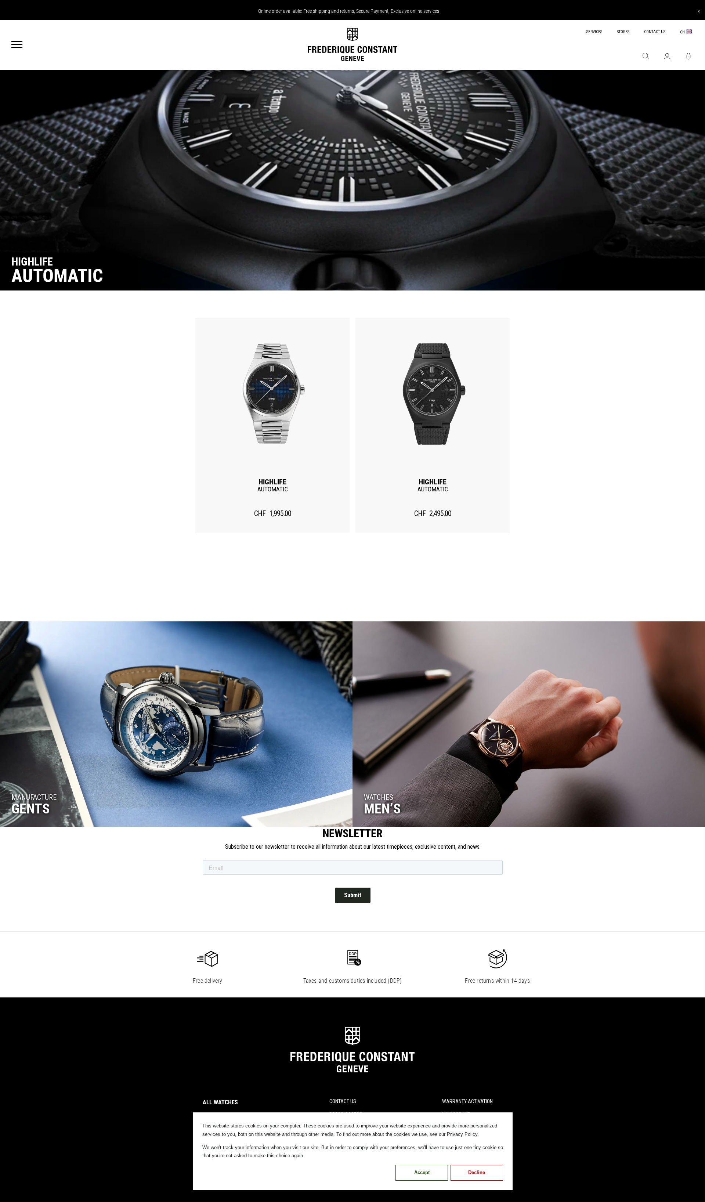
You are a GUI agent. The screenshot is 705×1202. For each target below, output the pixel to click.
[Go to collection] (176, 724)
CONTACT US (654, 31)
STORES (623, 31)
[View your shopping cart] (688, 57)
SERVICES (594, 31)
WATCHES (378, 797)
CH (683, 32)
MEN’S (382, 809)
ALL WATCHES (220, 1102)
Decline (476, 1172)
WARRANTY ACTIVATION (467, 1101)
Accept (422, 1172)
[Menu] (17, 45)
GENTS (30, 809)
